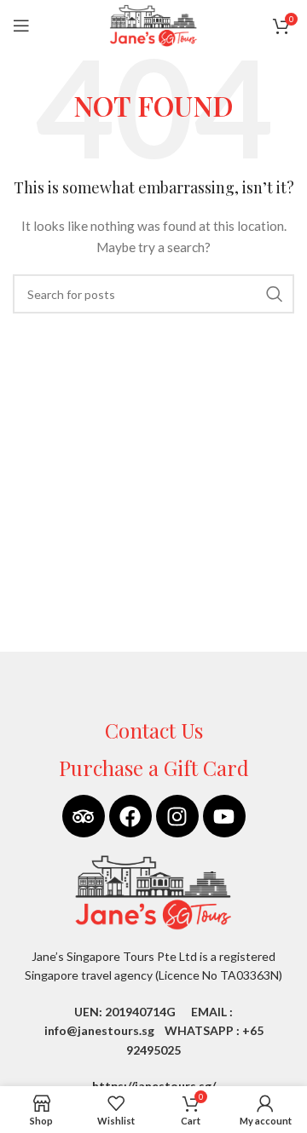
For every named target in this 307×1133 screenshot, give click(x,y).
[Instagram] (177, 816)
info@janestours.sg (99, 1030)
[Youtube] (224, 816)
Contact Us (154, 730)
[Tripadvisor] (83, 816)
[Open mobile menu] (21, 26)
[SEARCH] (274, 293)
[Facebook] (130, 816)
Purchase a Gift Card (154, 767)
